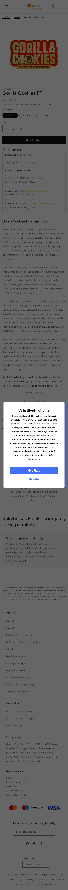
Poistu (34, 479)
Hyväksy (34, 470)
